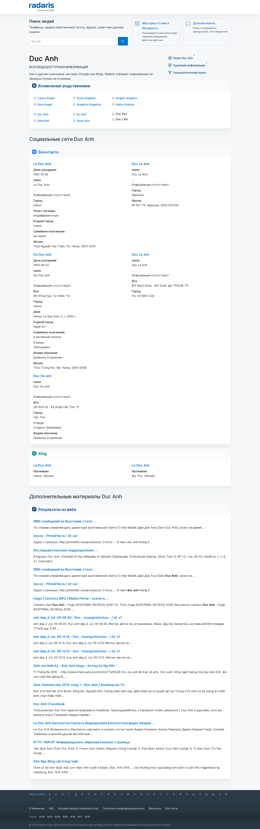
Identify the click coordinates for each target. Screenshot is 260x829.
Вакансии (155, 808)
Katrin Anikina (125, 104)
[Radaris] (41, 5)
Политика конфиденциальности (124, 808)
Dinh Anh (43, 121)
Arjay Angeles (86, 98)
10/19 (65, 816)
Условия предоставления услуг (78, 808)
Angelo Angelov (126, 98)
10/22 (42, 816)
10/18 (72, 816)
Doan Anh (83, 121)
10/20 (57, 816)
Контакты (171, 808)
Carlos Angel (46, 98)
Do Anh (81, 114)
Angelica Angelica (89, 104)
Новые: (33, 816)
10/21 (49, 816)
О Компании (37, 808)
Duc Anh (42, 114)
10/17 (80, 816)
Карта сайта (37, 794)
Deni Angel (44, 104)
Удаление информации (189, 65)
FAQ (51, 808)
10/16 (87, 816)
